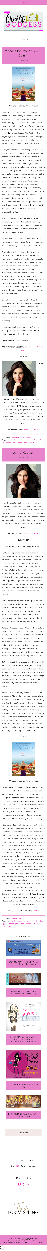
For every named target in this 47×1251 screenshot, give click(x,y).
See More (23, 1132)
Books (36, 440)
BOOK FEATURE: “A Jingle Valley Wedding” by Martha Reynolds (23, 963)
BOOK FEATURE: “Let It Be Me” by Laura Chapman (23, 1115)
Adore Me (26, 1241)
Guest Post (40, 924)
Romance (19, 443)
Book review (28, 440)
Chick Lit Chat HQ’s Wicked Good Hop (23, 1086)
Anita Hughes (17, 440)
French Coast (28, 437)
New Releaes (7, 926)
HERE (18, 1166)
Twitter (36, 429)
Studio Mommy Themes (30, 1238)
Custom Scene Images (23, 1240)
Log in (40, 1242)
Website (27, 429)
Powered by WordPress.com (25, 1242)
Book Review (17, 437)
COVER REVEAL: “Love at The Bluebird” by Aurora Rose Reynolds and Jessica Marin (23, 1039)
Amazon (31, 347)
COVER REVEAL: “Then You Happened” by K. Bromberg (23, 992)
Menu (25, 2)
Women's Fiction (30, 443)
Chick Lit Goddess (23, 21)
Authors (27, 921)
